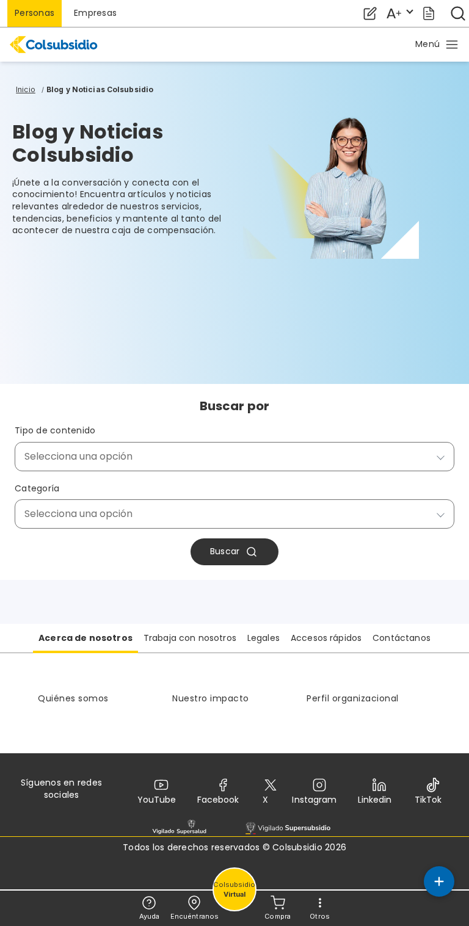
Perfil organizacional (353, 698)
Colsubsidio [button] (234, 889)
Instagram (314, 800)
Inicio (25, 89)
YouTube (156, 800)
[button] (437, 44)
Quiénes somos (73, 698)
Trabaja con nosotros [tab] (190, 638)
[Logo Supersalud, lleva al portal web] (179, 827)
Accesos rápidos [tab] (326, 638)
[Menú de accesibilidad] (399, 13)
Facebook (218, 800)
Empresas (95, 13)
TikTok (428, 800)
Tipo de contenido (55, 430)
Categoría (37, 488)
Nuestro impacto (210, 698)
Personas (34, 13)
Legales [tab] (263, 638)
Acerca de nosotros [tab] (85, 638)
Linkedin (374, 800)
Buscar (225, 551)
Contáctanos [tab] (402, 638)
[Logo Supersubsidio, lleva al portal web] (288, 827)
